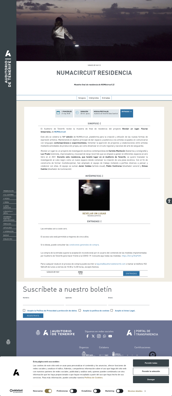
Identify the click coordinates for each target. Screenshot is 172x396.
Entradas (106, 98)
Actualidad (7, 228)
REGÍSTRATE (33, 315)
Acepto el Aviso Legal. (125, 310)
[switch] (73, 391)
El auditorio (9, 195)
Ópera (7, 202)
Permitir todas (151, 363)
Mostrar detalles (135, 391)
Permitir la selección (151, 371)
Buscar (6, 235)
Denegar (151, 379)
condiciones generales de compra (84, 244)
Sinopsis (82, 98)
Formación (7, 224)
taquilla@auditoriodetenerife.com (111, 264)
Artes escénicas (7, 207)
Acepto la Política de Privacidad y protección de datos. (52, 310)
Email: (110, 298)
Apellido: (68, 298)
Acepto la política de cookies (96, 310)
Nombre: (26, 298)
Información (9, 231)
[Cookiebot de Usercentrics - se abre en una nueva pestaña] (16, 391)
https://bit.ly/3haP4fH (131, 255)
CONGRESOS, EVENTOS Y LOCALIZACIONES (8, 218)
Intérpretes (94, 98)
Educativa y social (8, 212)
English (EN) (7, 239)
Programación (8, 191)
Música (7, 198)
